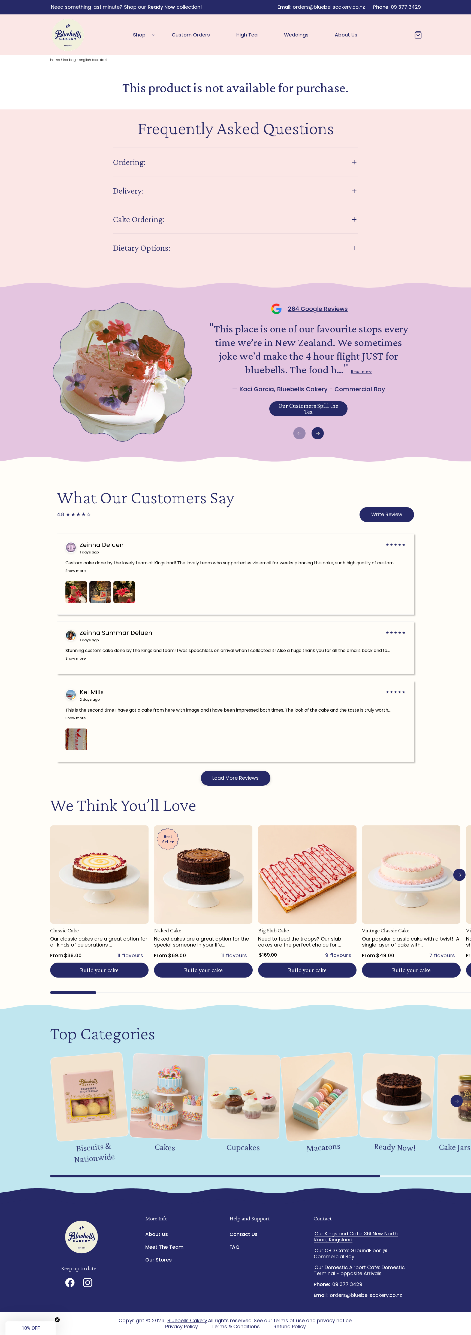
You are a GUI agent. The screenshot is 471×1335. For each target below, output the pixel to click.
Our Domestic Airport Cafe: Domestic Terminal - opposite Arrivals (359, 1270)
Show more (75, 570)
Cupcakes (243, 1147)
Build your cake (99, 970)
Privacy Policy (181, 1327)
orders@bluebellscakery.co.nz (329, 7)
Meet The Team (164, 1247)
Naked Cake (167, 930)
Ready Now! (395, 1147)
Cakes (165, 1147)
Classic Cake (64, 930)
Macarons (323, 1147)
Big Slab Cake (273, 930)
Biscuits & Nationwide (94, 1152)
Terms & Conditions (236, 1327)
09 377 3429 (406, 7)
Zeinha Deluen (102, 545)
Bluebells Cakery (187, 1320)
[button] (142, 34)
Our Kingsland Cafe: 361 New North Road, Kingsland (356, 1236)
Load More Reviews (235, 777)
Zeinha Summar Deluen (116, 633)
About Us (156, 1234)
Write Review (386, 514)
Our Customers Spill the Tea (308, 408)
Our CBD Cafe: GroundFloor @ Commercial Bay (350, 1253)
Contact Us (244, 1234)
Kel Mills (92, 692)
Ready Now (161, 7)
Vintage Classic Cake (385, 930)
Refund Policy (289, 1327)
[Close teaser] (57, 1319)
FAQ (235, 1247)
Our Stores (158, 1259)
